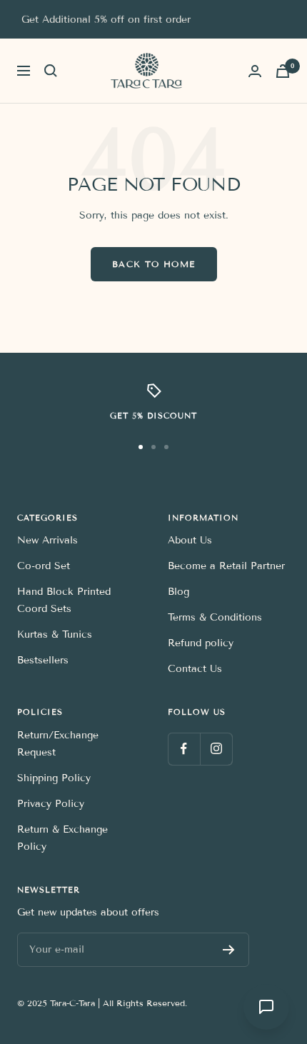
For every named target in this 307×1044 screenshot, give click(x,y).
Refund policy (200, 643)
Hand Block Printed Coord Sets (64, 600)
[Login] (254, 71)
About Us (190, 540)
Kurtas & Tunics (54, 634)
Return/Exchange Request (58, 743)
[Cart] (283, 71)
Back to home (154, 264)
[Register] (229, 950)
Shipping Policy (54, 778)
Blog (178, 592)
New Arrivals (47, 540)
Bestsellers (43, 660)
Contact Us (195, 669)
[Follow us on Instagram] (216, 749)
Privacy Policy (50, 804)
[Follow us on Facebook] (184, 749)
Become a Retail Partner (226, 566)
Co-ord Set (43, 566)
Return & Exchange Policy (62, 838)
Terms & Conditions (215, 617)
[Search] (50, 70)
